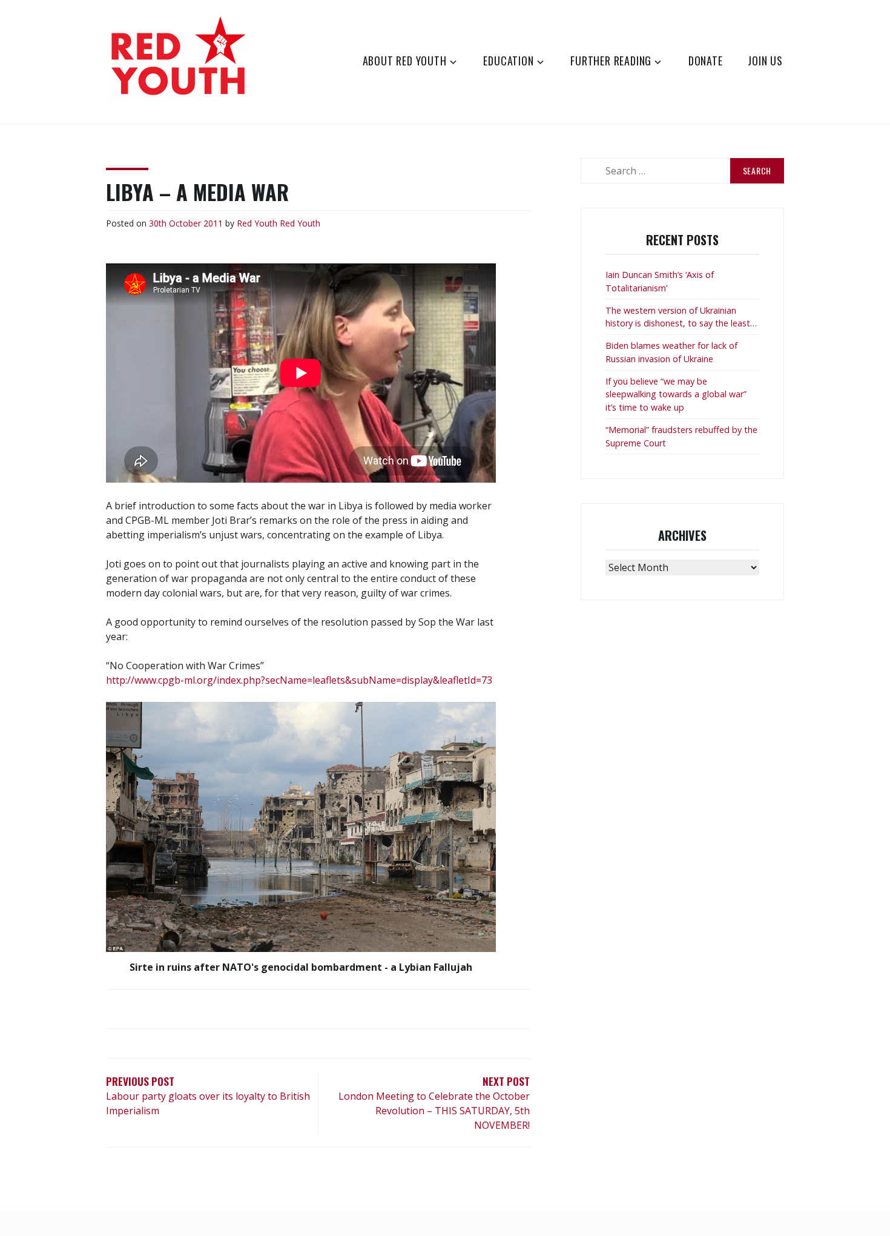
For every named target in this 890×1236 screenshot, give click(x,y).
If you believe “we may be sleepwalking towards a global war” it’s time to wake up (676, 394)
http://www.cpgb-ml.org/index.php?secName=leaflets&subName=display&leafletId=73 (299, 680)
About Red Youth (405, 60)
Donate (705, 60)
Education (508, 60)
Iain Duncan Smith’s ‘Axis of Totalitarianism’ (659, 281)
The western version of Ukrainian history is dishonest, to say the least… (681, 317)
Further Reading (610, 60)
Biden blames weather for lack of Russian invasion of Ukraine (671, 352)
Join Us (765, 60)
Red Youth (257, 223)
